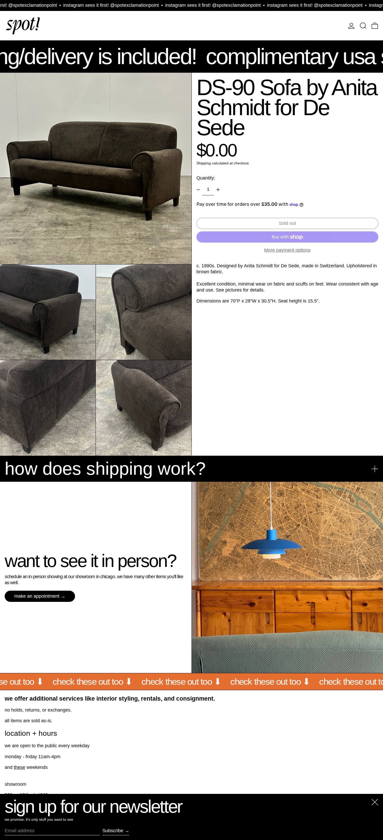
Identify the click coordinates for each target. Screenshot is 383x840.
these (19, 767)
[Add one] (218, 190)
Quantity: (205, 178)
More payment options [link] (287, 250)
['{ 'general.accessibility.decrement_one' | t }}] (198, 190)
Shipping (203, 163)
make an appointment (36, 596)
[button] (363, 25)
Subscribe (112, 830)
